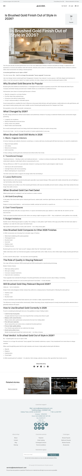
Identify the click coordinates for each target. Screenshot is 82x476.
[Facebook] (35, 424)
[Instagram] (46, 424)
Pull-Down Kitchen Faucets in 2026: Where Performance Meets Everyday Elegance (36, 386)
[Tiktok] (39, 428)
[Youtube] (42, 424)
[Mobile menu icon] (4, 5)
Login (71, 6)
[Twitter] (39, 424)
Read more (29, 393)
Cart (78, 6)
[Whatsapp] (42, 428)
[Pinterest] (35, 428)
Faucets (71, 22)
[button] (34, 366)
